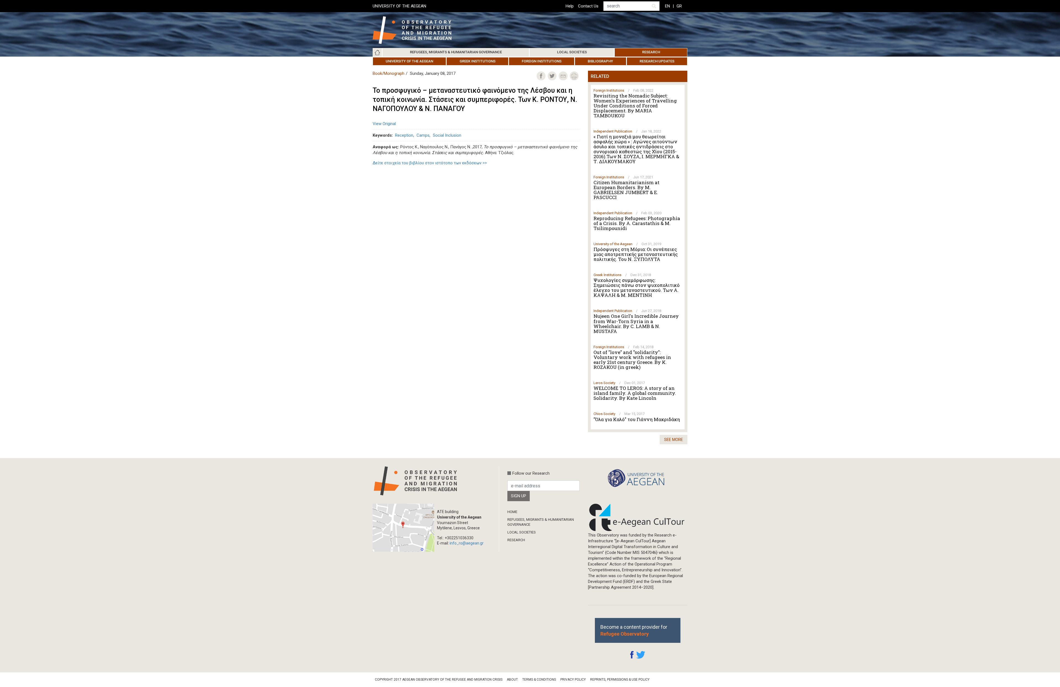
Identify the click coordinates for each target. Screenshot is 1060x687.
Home (377, 52)
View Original (384, 123)
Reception (404, 135)
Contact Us (588, 6)
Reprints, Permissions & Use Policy (620, 679)
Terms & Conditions (539, 679)
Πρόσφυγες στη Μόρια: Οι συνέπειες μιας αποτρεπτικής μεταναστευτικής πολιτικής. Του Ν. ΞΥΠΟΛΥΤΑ (635, 254)
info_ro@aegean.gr (467, 543)
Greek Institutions (477, 61)
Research (651, 52)
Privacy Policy (573, 679)
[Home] (416, 30)
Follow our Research (531, 473)
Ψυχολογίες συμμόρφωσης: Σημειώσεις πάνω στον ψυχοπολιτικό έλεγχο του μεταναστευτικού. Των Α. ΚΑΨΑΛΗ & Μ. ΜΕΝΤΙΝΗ (636, 288)
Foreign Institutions (541, 61)
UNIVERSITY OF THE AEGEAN (399, 6)
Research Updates (657, 61)
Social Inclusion (447, 135)
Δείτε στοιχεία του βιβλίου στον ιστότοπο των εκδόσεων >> (430, 162)
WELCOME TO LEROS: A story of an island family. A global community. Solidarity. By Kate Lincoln (634, 393)
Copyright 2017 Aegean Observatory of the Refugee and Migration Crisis (438, 679)
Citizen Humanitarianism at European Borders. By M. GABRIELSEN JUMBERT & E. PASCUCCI (626, 190)
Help (570, 6)
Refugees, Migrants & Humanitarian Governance (456, 52)
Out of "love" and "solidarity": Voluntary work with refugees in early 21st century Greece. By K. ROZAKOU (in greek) (632, 360)
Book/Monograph (388, 73)
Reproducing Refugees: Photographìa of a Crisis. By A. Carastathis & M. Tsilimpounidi (636, 223)
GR (679, 6)
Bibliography (600, 61)
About (512, 679)
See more (673, 439)
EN (667, 6)
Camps (423, 135)
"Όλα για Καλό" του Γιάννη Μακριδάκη (636, 419)
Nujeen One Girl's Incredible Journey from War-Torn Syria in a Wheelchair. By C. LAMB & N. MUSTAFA (636, 324)
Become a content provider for (633, 630)
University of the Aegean (409, 61)
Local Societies (572, 52)
